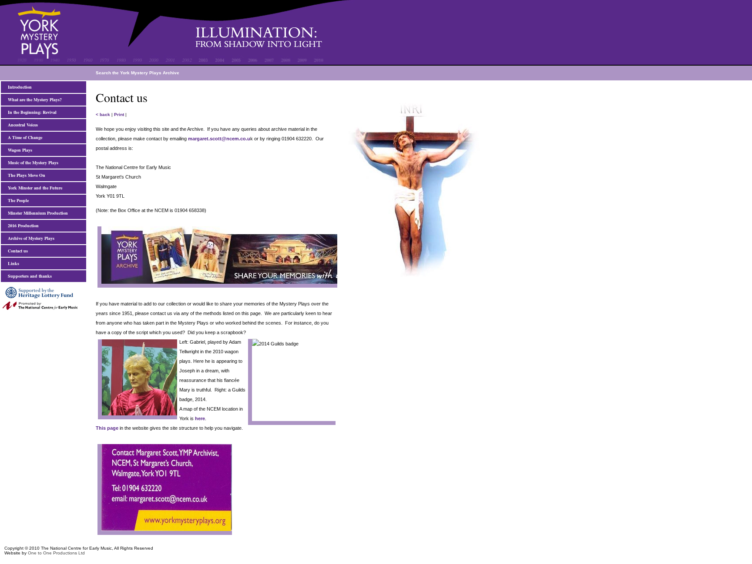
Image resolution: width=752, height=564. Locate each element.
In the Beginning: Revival (31, 112)
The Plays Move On (25, 175)
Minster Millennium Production (36, 213)
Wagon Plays (18, 150)
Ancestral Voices (21, 125)
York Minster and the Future (33, 188)
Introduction (18, 87)
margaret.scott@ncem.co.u (219, 138)
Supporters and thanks (28, 276)
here (199, 418)
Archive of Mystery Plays (29, 238)
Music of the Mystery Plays (31, 162)
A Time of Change (23, 137)
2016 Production (22, 225)
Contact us (16, 251)
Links (12, 263)
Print (119, 114)
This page (107, 428)
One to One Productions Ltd (56, 553)
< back (103, 114)
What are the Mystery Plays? (33, 99)
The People (17, 200)
